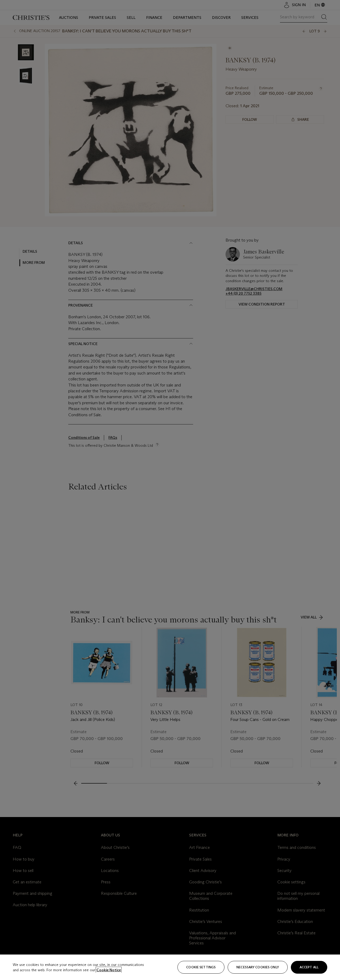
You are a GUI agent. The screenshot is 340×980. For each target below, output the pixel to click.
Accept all (309, 967)
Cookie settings (201, 967)
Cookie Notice (108, 970)
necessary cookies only (257, 967)
